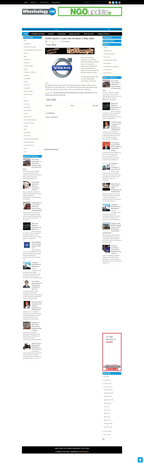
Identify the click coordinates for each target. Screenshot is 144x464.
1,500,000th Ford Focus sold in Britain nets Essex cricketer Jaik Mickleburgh (37, 206)
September (107, 400)
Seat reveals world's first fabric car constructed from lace (35, 186)
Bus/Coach (27, 59)
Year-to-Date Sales (61, 95)
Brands (51, 34)
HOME (56, 448)
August (106, 403)
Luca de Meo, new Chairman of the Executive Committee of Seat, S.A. (75, 29)
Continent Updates (38, 34)
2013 (106, 387)
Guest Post (107, 57)
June (105, 410)
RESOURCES (76, 448)
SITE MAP (69, 448)
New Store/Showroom (30, 120)
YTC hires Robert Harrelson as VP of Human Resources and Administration (37, 306)
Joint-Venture (28, 110)
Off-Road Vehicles (29, 123)
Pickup (26, 126)
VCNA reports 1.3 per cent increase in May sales (69, 38)
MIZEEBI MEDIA (84, 451)
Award (105, 47)
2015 (106, 380)
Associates (62, 34)
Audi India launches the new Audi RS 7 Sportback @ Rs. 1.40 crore (116, 249)
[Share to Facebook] (53, 45)
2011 (106, 434)
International (56, 92)
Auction (26, 53)
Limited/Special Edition (110, 60)
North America (66, 92)
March (106, 420)
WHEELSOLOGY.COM (63, 451)
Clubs (25, 69)
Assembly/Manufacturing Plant (32, 50)
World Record (107, 73)
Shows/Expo (27, 136)
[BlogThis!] (49, 45)
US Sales (81, 92)
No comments (66, 41)
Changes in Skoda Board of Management (36, 264)
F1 (25, 97)
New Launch (27, 116)
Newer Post (49, 105)
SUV (25, 129)
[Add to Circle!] (119, 3)
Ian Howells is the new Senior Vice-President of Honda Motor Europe (116, 146)
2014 (106, 383)
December (107, 389)
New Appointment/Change (111, 66)
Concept (26, 75)
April (105, 417)
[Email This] (47, 45)
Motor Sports (107, 63)
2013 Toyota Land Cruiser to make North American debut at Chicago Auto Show (32, 164)
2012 (106, 431)
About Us (34, 2)
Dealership (27, 88)
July (105, 406)
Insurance (27, 104)
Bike (25, 56)
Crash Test (27, 85)
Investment (27, 107)
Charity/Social (108, 50)
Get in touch (44, 2)
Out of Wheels (108, 69)
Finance (26, 101)
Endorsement (28, 94)
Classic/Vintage (28, 66)
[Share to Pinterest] (55, 45)
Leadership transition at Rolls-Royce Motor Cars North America (24, 29)
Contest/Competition (109, 54)
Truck (25, 148)
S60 (71, 92)
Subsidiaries (56, 2)
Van (25, 151)
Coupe (26, 82)
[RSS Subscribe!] (109, 3)
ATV (25, 40)
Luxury (26, 113)
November (107, 393)
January (106, 427)
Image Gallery (74, 34)
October (106, 396)
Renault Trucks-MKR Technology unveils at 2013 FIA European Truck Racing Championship (111, 228)
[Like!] (116, 3)
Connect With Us (103, 34)
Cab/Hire (26, 62)
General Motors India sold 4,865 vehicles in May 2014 (36, 245)
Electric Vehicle (28, 91)
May (61, 92)
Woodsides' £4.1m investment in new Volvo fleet (115, 166)
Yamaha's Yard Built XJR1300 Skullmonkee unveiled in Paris (37, 346)
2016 (106, 377)
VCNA (85, 92)
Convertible (27, 78)
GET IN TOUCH (85, 448)
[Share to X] (51, 45)
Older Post (95, 105)
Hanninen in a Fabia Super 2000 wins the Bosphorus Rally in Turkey (37, 326)
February (106, 423)
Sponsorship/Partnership (31, 139)
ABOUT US (62, 448)
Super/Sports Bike (29, 142)
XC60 (54, 95)
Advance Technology (30, 47)
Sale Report (27, 132)
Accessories (27, 43)
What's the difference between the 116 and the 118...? (36, 226)
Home (25, 2)
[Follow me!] (113, 3)
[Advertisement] (72, 22)
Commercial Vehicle (30, 72)
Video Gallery (89, 34)
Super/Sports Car (29, 145)
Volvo (88, 92)
